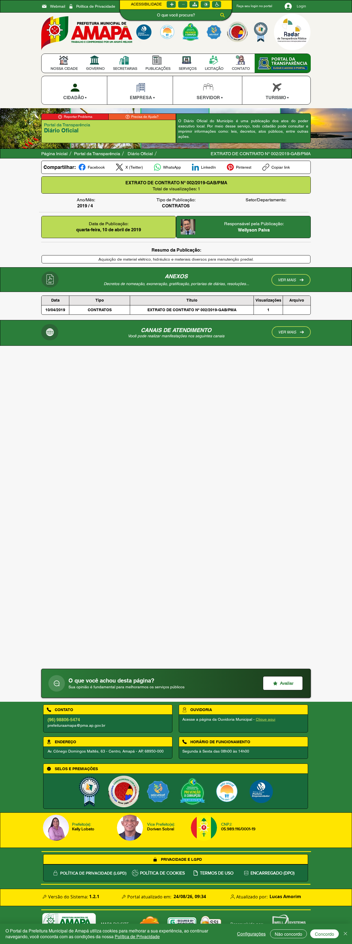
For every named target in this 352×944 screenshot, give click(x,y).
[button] (64, 68)
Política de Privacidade (137, 936)
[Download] (74, 90)
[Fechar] (345, 934)
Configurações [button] (251, 934)
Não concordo (288, 934)
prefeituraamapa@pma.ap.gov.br (76, 725)
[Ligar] (171, 4)
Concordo (324, 934)
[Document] (56, 683)
